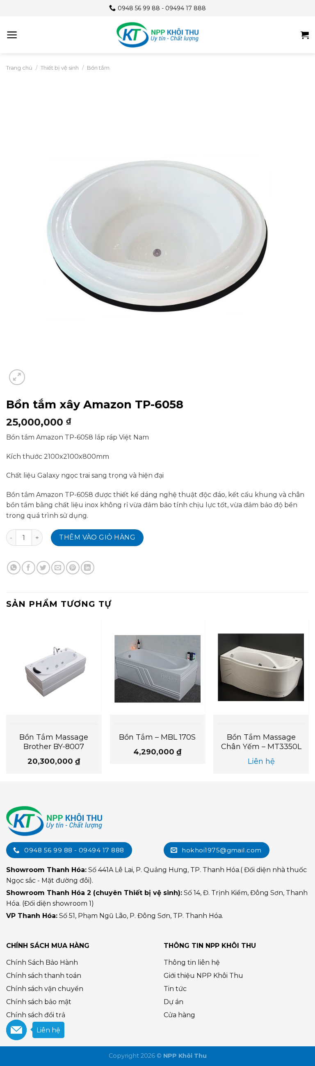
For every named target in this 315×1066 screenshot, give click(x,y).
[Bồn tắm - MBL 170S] (157, 667)
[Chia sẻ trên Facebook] (28, 567)
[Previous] (6, 699)
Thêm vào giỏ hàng (97, 537)
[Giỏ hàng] (305, 35)
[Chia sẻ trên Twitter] (43, 567)
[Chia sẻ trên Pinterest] (73, 567)
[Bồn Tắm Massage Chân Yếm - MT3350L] (261, 667)
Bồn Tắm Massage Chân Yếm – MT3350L (261, 742)
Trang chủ (19, 67)
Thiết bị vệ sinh (60, 67)
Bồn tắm (98, 67)
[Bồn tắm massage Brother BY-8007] (54, 667)
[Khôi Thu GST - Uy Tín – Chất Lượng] (157, 35)
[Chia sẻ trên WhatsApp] (14, 567)
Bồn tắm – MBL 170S (157, 737)
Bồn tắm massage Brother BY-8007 (53, 742)
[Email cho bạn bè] (58, 567)
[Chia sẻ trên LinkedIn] (87, 567)
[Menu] (12, 35)
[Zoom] (17, 377)
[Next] (308, 699)
